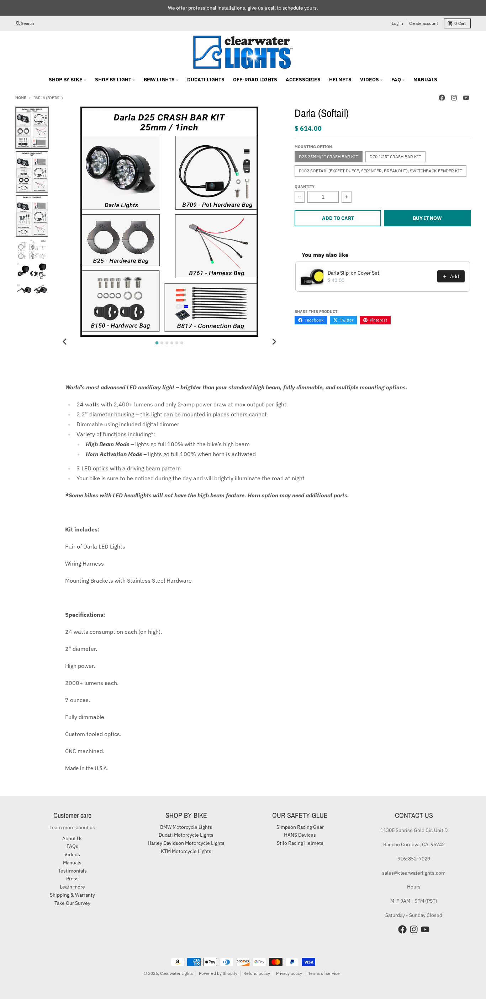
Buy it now (427, 218)
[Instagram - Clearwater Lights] (454, 97)
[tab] (157, 342)
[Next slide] (274, 342)
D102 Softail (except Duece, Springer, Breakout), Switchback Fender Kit (380, 170)
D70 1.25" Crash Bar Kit (395, 156)
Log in (397, 23)
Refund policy (256, 973)
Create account (423, 23)
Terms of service (324, 973)
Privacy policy (289, 973)
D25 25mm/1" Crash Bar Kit (328, 156)
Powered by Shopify (218, 973)
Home (20, 97)
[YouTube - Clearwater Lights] (466, 97)
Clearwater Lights (176, 973)
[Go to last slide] (65, 342)
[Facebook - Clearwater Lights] (442, 97)
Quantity (305, 186)
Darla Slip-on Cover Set (353, 273)
